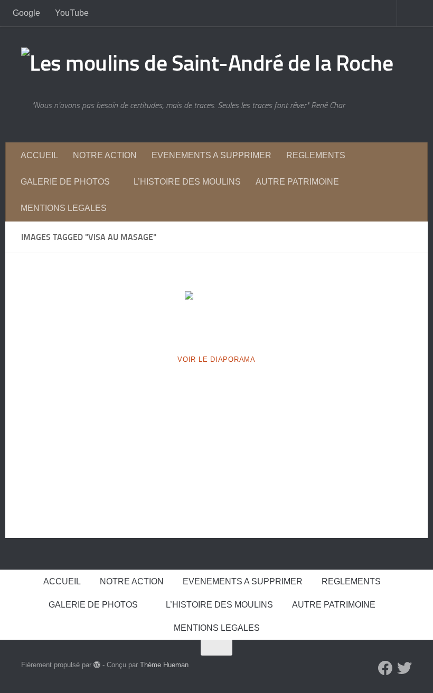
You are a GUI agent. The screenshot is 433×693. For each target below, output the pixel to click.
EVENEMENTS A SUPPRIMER (211, 155)
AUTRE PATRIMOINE (297, 181)
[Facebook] (385, 668)
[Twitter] (404, 668)
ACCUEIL (39, 155)
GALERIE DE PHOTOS (65, 181)
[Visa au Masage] (216, 315)
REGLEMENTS (315, 155)
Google (26, 12)
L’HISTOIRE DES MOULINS (187, 181)
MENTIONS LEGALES (64, 208)
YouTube (72, 12)
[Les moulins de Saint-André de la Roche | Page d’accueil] (207, 63)
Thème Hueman (164, 665)
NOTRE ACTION (105, 155)
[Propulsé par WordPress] (96, 664)
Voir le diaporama (216, 359)
